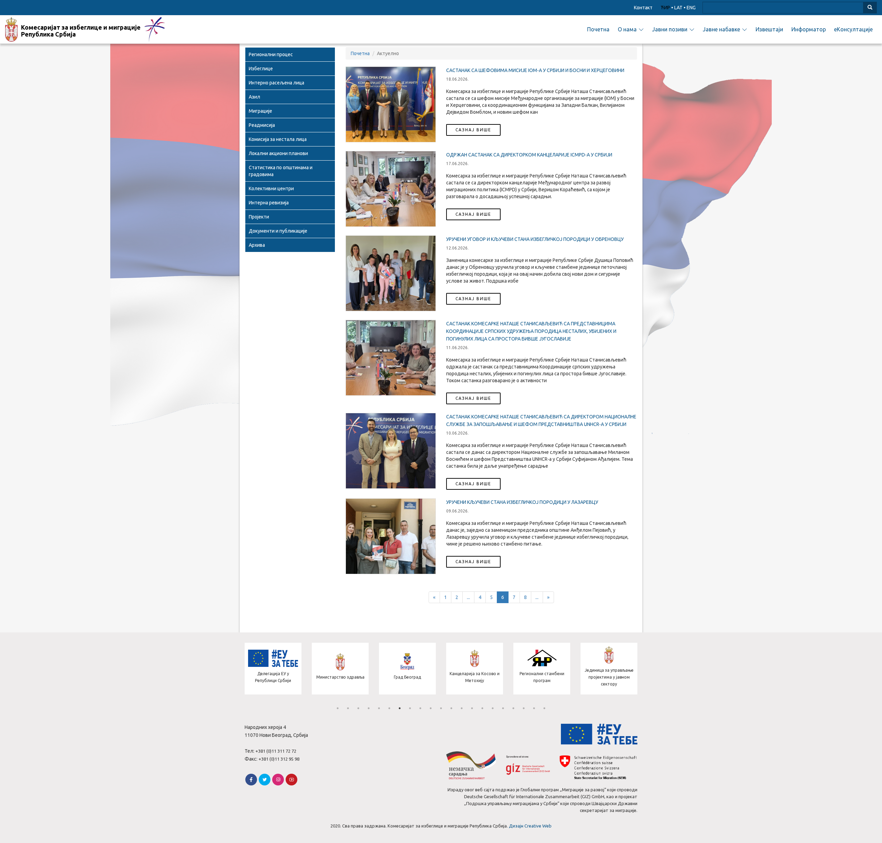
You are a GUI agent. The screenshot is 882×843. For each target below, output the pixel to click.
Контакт (643, 7)
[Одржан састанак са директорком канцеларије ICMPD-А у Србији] (391, 189)
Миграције (260, 111)
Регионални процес (271, 54)
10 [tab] (430, 708)
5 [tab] (379, 708)
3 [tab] (358, 708)
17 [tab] (503, 708)
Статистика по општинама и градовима (280, 171)
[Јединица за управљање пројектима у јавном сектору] (598, 692)
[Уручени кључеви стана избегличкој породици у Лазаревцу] (391, 536)
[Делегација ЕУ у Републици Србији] (262, 692)
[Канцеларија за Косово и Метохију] (463, 692)
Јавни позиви (669, 29)
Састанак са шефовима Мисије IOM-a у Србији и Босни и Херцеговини (535, 70)
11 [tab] (441, 708)
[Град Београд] (396, 692)
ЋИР (665, 7)
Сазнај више (473, 130)
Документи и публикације (278, 231)
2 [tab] (348, 708)
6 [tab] (389, 708)
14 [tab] (472, 708)
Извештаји (769, 29)
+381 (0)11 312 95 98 (278, 758)
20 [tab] (534, 708)
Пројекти (259, 217)
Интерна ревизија (269, 202)
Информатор (808, 29)
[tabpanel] (262, 669)
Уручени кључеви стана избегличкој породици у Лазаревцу (522, 502)
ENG (691, 7)
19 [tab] (523, 708)
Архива (257, 245)
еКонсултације (853, 29)
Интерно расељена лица (276, 82)
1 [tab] (337, 708)
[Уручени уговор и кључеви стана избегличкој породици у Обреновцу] (391, 273)
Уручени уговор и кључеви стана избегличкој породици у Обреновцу (535, 239)
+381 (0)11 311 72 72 (275, 751)
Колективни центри (271, 188)
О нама (627, 29)
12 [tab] (451, 708)
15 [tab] (482, 708)
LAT (678, 7)
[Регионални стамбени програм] (530, 692)
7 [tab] (399, 708)
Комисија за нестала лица (278, 139)
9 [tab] (420, 708)
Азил (254, 97)
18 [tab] (513, 708)
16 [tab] (492, 708)
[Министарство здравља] (329, 692)
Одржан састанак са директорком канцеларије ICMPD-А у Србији (529, 155)
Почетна (598, 29)
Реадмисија (262, 125)
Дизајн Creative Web (530, 825)
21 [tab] (544, 708)
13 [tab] (461, 708)
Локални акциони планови (278, 153)
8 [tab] (410, 708)
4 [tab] (368, 708)
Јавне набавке (721, 29)
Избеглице (261, 68)
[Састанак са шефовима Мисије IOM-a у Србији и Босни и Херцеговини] (391, 104)
